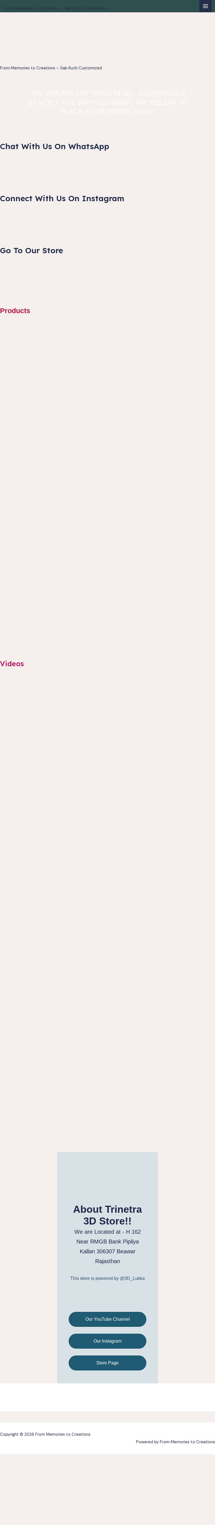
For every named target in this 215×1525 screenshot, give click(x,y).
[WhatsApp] (93, 1298)
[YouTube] (122, 1298)
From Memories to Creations (54, 3)
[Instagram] (107, 1298)
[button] (107, 1416)
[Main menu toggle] (205, 6)
